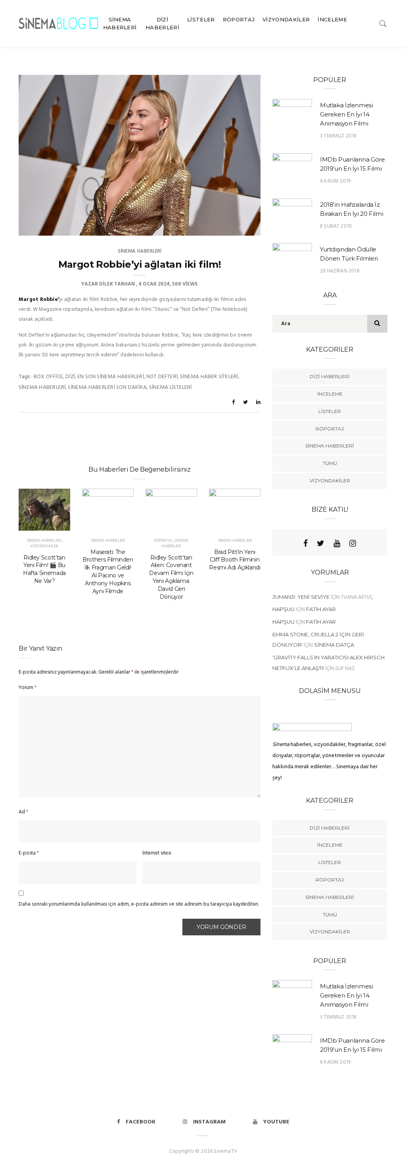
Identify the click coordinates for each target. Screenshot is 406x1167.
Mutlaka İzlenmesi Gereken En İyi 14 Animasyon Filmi (346, 114)
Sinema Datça (334, 645)
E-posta (29, 853)
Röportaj (239, 19)
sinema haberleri (42, 387)
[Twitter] (320, 543)
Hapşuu (283, 609)
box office (48, 376)
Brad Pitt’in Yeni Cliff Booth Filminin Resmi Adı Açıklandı (234, 559)
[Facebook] (305, 543)
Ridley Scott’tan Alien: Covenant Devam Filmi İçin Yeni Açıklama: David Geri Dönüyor (171, 577)
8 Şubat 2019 (335, 226)
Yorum (27, 687)
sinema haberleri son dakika (107, 387)
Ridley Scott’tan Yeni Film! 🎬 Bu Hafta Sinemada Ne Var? (44, 569)
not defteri (162, 376)
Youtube (276, 1122)
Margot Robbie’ (39, 299)
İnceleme (332, 19)
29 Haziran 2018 (340, 271)
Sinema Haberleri (120, 23)
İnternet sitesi (156, 853)
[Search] (383, 23)
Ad (23, 812)
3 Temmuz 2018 (338, 136)
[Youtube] (336, 543)
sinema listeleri (170, 387)
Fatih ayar (321, 609)
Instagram (209, 1122)
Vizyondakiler (286, 19)
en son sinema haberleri (110, 376)
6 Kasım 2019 (335, 181)
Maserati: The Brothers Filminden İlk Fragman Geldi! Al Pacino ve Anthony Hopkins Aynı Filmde (107, 571)
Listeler (201, 19)
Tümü (330, 463)
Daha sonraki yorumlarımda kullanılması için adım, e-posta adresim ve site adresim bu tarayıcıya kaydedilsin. (139, 904)
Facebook (140, 1122)
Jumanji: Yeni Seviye (300, 597)
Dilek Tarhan (117, 284)
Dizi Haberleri (162, 23)
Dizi (70, 376)
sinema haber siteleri (209, 376)
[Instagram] (352, 543)
